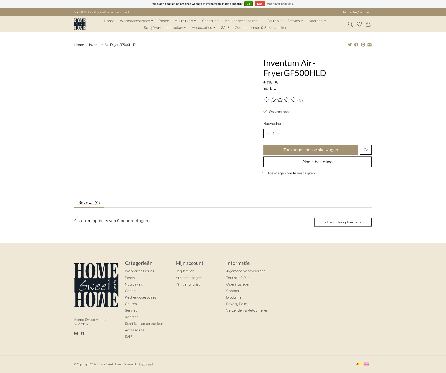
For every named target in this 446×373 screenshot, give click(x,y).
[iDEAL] (359, 364)
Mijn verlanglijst (188, 284)
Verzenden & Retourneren (247, 310)
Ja (248, 4)
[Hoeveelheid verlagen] (268, 133)
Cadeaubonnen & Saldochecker (261, 27)
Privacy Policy (237, 304)
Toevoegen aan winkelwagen (310, 149)
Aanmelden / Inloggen (356, 12)
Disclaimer (234, 297)
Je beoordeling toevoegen (343, 222)
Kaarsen (131, 317)
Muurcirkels (134, 284)
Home (109, 21)
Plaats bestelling (317, 161)
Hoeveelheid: (273, 123)
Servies (131, 310)
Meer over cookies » (280, 4)
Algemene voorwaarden (246, 271)
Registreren (185, 271)
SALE (225, 27)
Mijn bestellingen (189, 278)
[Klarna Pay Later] (366, 364)
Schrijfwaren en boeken (144, 323)
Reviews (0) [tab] (89, 202)
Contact (232, 291)
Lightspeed (146, 364)
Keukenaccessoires (140, 297)
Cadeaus (132, 291)
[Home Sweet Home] (79, 24)
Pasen (164, 21)
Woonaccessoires (139, 271)
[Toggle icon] (350, 24)
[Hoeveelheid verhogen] (278, 133)
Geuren (131, 304)
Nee (259, 4)
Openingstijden (238, 284)
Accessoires (134, 330)
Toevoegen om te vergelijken (291, 173)
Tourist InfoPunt (238, 278)
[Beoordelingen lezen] (280, 100)
